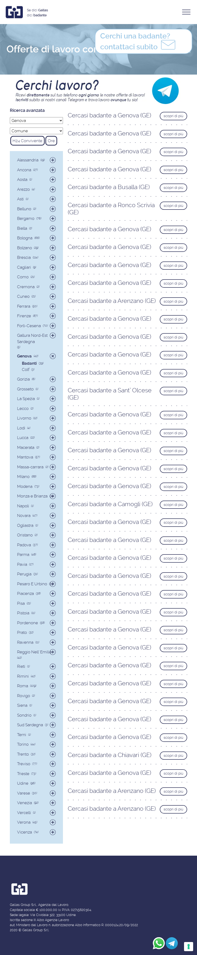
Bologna (24, 238)
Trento (23, 754)
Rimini (23, 676)
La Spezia (26, 398)
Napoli (23, 505)
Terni (21, 734)
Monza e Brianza (32, 496)
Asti (20, 199)
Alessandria (27, 160)
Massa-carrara (30, 467)
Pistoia (23, 613)
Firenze (24, 315)
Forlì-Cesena (29, 325)
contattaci (135, 41)
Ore (51, 140)
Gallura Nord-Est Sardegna (32, 338)
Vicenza (24, 832)
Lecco (23, 408)
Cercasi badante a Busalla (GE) (109, 187)
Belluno (24, 208)
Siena (22, 705)
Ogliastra (25, 525)
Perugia (24, 574)
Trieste (23, 773)
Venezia (24, 802)
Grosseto (25, 389)
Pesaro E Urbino (32, 583)
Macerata (25, 447)
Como (23, 276)
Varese (23, 793)
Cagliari (24, 267)
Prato (22, 632)
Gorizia (23, 379)
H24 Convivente (27, 140)
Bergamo (25, 218)
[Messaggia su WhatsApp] (159, 943)
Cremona (26, 286)
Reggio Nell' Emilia (34, 651)
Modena (24, 486)
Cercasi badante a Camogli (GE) (110, 504)
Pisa (21, 603)
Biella (22, 228)
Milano (23, 476)
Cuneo (23, 296)
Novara (24, 515)
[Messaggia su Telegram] (172, 943)
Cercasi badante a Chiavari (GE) (109, 754)
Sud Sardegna (30, 724)
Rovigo (23, 695)
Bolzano (24, 247)
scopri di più (173, 116)
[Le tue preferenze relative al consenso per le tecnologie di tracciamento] (188, 946)
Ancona (24, 169)
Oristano (25, 535)
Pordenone (27, 622)
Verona (24, 822)
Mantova (25, 457)
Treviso (23, 763)
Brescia (24, 257)
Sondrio (24, 715)
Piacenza (25, 593)
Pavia (22, 564)
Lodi (21, 428)
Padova (24, 544)
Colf (25, 369)
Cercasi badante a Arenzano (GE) (112, 300)
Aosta (22, 179)
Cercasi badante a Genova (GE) (109, 115)
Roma (22, 685)
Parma (23, 554)
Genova (24, 356)
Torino (23, 744)
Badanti (29, 363)
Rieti (21, 666)
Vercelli (24, 812)
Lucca (22, 437)
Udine (22, 783)
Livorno (24, 418)
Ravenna (25, 642)
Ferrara (23, 306)
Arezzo (23, 189)
